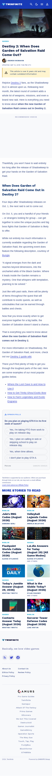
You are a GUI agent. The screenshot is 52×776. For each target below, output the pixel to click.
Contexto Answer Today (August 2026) (11, 621)
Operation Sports (26, 734)
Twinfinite (26, 700)
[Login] (47, 4)
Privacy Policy (8, 676)
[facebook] (18, 657)
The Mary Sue (26, 737)
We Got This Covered (26, 719)
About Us (6, 669)
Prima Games (26, 711)
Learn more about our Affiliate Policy (15, 485)
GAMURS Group (44, 759)
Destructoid (26, 723)
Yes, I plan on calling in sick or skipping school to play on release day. (25, 442)
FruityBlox (26, 745)
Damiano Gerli (8, 524)
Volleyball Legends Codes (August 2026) (37, 517)
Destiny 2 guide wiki (20, 356)
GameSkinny (26, 730)
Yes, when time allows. (21, 451)
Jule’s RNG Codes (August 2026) (12, 517)
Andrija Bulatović (35, 524)
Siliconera (26, 715)
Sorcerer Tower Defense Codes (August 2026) (37, 621)
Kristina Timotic (10, 593)
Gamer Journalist (26, 726)
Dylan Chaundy (34, 593)
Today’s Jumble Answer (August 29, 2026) (12, 586)
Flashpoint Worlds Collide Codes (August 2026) (12, 550)
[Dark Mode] (36, 4)
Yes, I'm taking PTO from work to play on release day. (26, 431)
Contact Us (23, 669)
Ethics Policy (8, 672)
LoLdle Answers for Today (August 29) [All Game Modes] (37, 550)
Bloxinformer (26, 749)
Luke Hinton (32, 628)
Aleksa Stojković (10, 559)
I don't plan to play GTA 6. (23, 457)
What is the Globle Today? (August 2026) (36, 586)
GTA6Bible (26, 752)
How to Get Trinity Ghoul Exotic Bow (26, 392)
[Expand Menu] (42, 4)
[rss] (4, 657)
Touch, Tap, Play (26, 741)
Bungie (6, 255)
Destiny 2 (16, 82)
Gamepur (26, 704)
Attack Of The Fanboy (26, 708)
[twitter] (11, 657)
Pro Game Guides (26, 696)
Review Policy (24, 672)
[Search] (31, 4)
